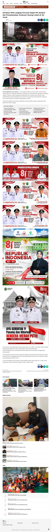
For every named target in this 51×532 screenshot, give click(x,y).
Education (10, 494)
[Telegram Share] (44, 20)
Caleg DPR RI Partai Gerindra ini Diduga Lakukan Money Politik (37, 371)
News (11, 450)
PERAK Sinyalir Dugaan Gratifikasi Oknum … (17, 451)
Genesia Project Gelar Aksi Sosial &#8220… (17, 495)
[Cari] (47, 2)
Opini (13, 494)
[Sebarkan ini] (39, 20)
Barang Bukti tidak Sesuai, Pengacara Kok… (16, 447)
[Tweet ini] (41, 20)
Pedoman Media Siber (7, 524)
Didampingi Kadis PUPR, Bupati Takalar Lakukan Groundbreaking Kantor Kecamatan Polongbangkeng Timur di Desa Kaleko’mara (25, 111)
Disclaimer (19, 523)
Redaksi (4, 523)
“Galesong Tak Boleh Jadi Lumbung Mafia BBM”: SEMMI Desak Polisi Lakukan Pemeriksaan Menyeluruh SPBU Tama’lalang (10, 111)
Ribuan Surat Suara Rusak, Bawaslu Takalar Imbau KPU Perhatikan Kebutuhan (12, 371)
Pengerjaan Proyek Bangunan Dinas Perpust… (17, 461)
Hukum (8, 450)
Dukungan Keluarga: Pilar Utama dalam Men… (18, 499)
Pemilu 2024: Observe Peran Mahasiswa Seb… (18, 504)
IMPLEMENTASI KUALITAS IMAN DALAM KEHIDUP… (20, 509)
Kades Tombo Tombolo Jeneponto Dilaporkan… (17, 456)
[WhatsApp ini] (47, 20)
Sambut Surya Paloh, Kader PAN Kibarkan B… (18, 514)
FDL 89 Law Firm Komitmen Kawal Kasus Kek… (13, 443)
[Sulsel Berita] (25, 1)
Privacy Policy (35, 523)
